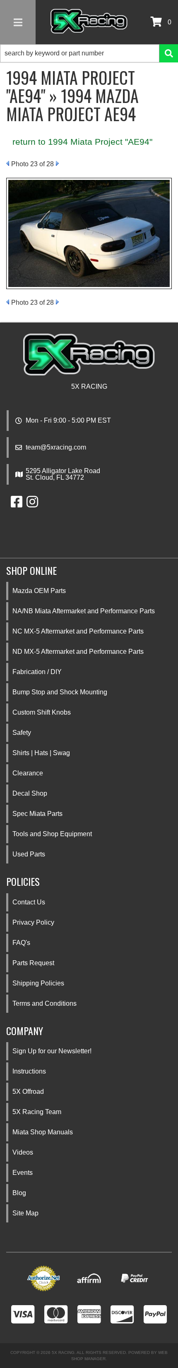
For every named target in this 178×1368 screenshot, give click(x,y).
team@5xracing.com (56, 447)
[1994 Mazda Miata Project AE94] (89, 232)
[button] (89, 53)
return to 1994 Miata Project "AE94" (82, 141)
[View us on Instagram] (32, 504)
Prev (7, 163)
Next (57, 163)
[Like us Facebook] (16, 504)
